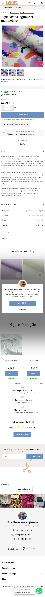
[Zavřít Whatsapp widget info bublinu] (15, 588)
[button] (39, 591)
